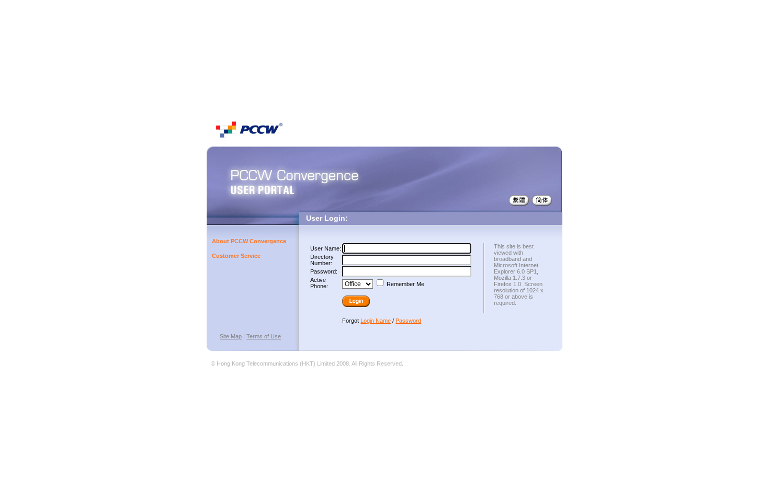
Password (408, 320)
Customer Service (236, 256)
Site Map (231, 336)
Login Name (375, 320)
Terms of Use (263, 336)
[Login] (358, 301)
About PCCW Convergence (249, 241)
